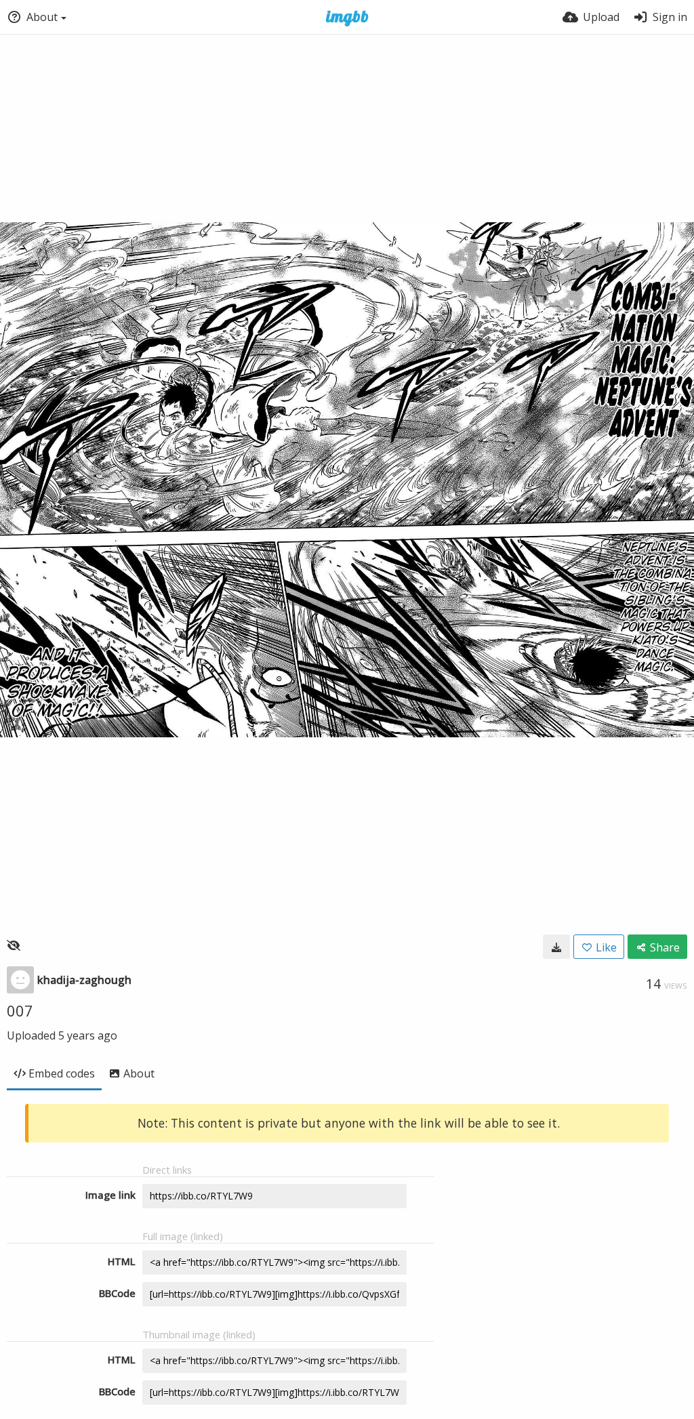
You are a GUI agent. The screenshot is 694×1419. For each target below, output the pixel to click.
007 (20, 1010)
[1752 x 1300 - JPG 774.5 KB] (556, 946)
